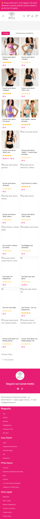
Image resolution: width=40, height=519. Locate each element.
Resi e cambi (6, 500)
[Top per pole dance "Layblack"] (11, 77)
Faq (4, 454)
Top (4, 413)
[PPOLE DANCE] (12, 16)
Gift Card (5, 433)
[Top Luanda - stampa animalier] (29, 108)
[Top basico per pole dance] (29, 266)
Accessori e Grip (8, 429)
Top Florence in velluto (29, 183)
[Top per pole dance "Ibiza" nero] (11, 139)
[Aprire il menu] (3, 15)
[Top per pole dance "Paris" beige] (29, 204)
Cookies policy (7, 512)
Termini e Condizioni (9, 508)
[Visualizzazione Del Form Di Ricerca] (24, 16)
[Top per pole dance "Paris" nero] (29, 77)
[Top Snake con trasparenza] (11, 266)
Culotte (5, 417)
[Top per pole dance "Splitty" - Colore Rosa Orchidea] (29, 139)
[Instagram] (22, 389)
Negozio (6, 408)
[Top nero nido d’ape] (11, 297)
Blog (4, 475)
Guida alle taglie (8, 450)
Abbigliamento (7, 425)
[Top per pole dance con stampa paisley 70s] (29, 328)
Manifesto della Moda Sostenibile (13, 471)
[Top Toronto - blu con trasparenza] (29, 297)
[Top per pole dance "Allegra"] (11, 46)
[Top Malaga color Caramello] (29, 235)
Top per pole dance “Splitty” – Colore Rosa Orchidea (29, 152)
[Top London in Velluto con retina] (11, 235)
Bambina (5, 421)
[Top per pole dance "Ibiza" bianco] (11, 204)
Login (4, 442)
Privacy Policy (6, 354)
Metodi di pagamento (9, 504)
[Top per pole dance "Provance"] (11, 108)
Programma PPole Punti (10, 446)
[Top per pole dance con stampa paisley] (11, 328)
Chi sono (5, 468)
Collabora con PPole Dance (11, 487)
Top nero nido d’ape (9, 307)
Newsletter (6, 458)
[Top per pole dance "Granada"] (11, 173)
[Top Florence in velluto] (29, 173)
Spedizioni (6, 497)
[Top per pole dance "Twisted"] (29, 46)
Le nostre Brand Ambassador (11, 483)
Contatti (5, 479)
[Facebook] (18, 389)
